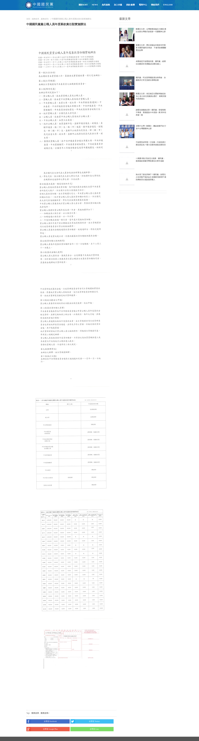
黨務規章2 (45, 19)
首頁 (28, 19)
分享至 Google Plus (50, 729)
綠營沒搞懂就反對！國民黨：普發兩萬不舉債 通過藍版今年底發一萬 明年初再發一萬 (151, 112)
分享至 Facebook (50, 721)
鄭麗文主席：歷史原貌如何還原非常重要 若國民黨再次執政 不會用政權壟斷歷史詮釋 (151, 47)
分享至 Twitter (94, 721)
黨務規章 (35, 19)
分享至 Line (94, 729)
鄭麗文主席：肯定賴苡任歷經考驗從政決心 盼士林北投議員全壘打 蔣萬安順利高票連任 (151, 96)
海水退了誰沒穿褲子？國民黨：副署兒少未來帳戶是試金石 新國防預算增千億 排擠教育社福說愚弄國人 (151, 177)
